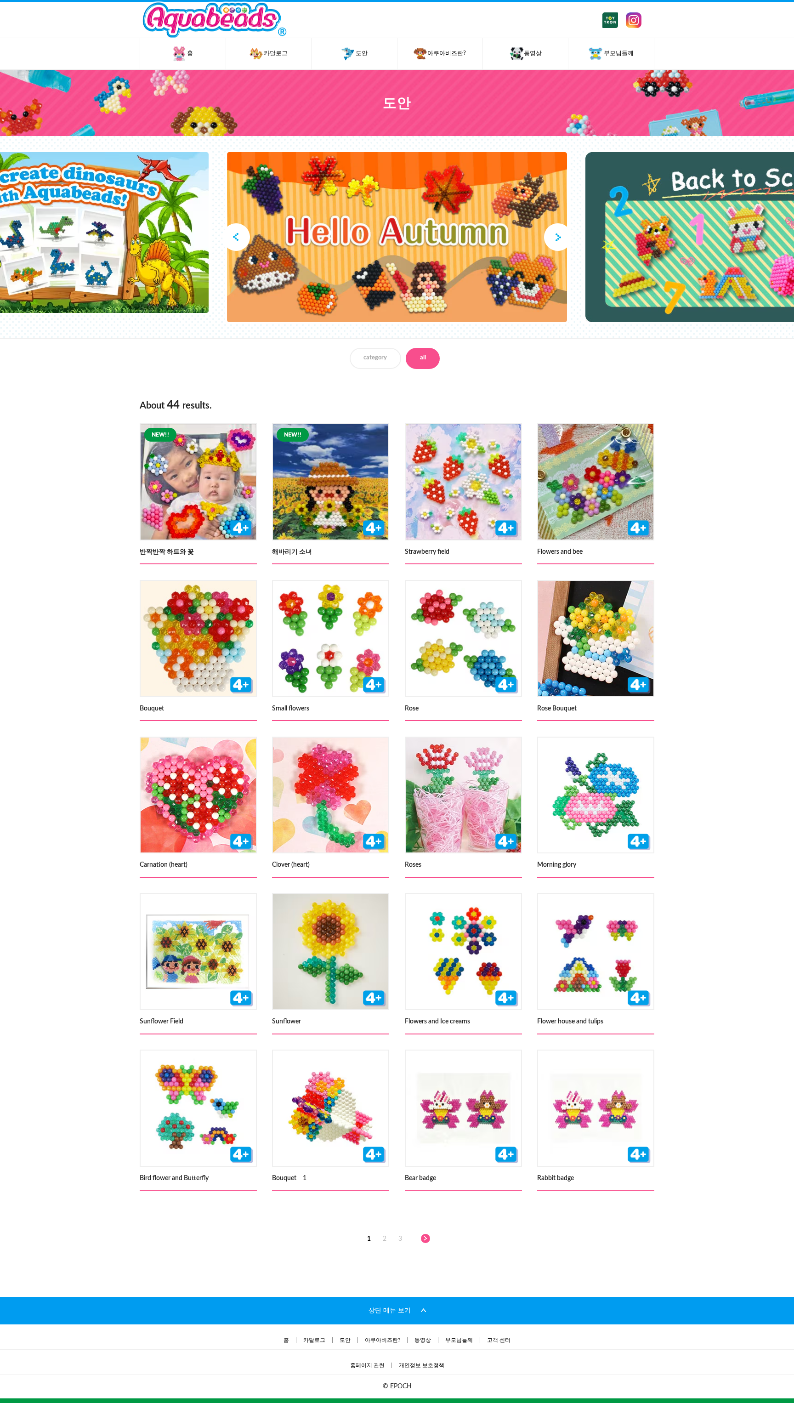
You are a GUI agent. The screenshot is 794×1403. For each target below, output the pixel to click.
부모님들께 (459, 1340)
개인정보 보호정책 (421, 1365)
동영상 (422, 1340)
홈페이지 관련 (367, 1365)
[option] (397, 237)
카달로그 (314, 1340)
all (423, 358)
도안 (345, 1340)
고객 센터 (498, 1340)
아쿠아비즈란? (382, 1340)
